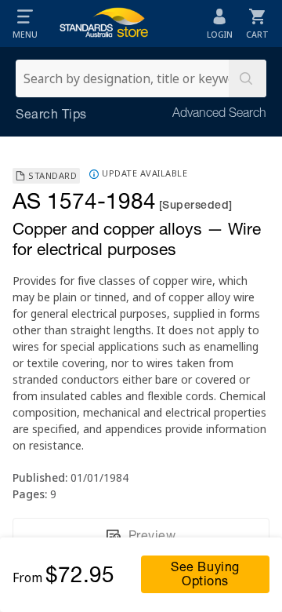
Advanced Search (219, 114)
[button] (25, 23)
